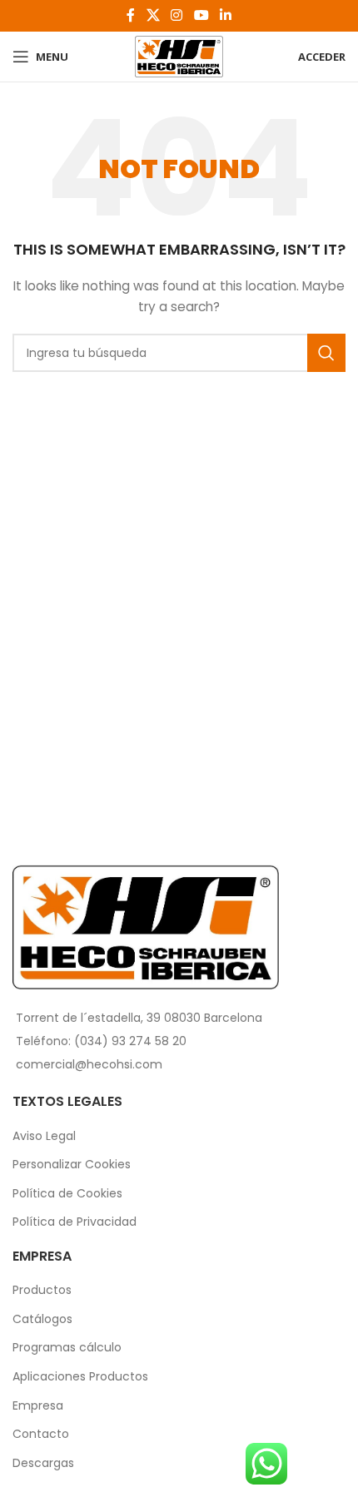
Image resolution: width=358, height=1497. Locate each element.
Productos (42, 1290)
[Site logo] (179, 55)
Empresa (37, 1406)
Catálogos (42, 1319)
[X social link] (153, 15)
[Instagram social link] (177, 15)
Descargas (43, 1463)
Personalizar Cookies (71, 1164)
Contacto (40, 1434)
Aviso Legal (44, 1136)
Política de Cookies (67, 1194)
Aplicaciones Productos (80, 1377)
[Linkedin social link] (225, 15)
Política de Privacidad (74, 1222)
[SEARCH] (326, 353)
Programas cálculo (67, 1348)
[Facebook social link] (131, 15)
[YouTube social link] (201, 15)
